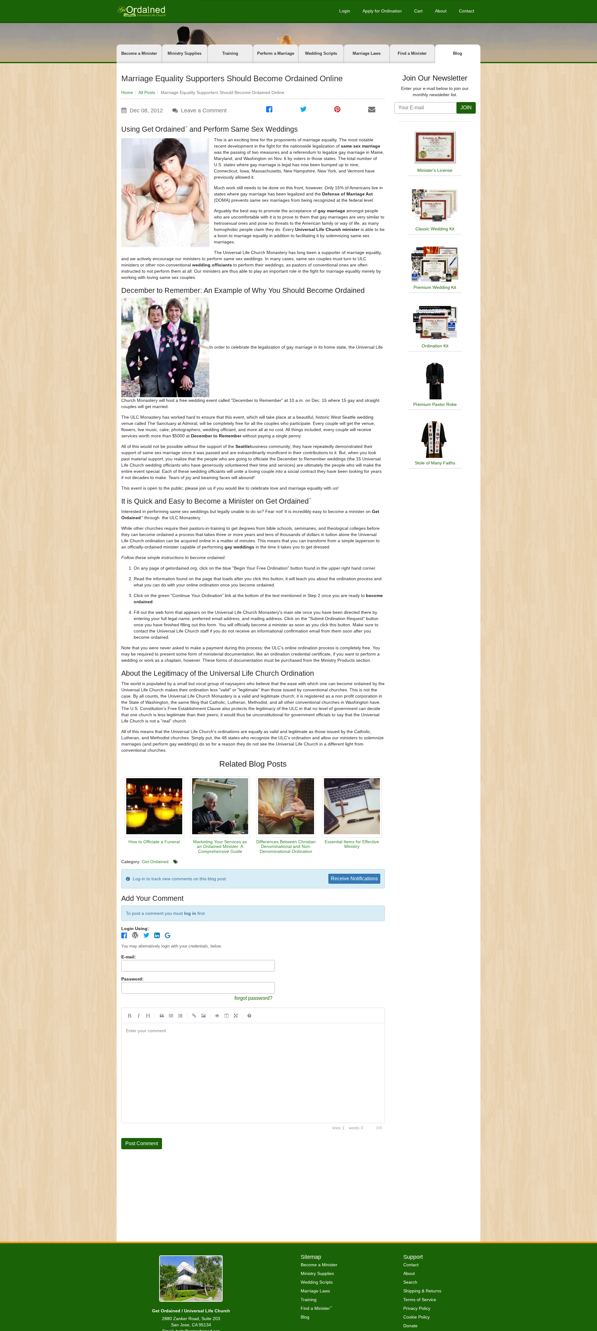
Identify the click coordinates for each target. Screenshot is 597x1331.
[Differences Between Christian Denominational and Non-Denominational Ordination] (286, 807)
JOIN (466, 107)
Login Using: (135, 928)
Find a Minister (412, 53)
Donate (410, 1325)
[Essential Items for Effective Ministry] (352, 807)
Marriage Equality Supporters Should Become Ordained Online (232, 78)
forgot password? (253, 998)
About (441, 10)
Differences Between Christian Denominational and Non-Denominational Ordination (286, 846)
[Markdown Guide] (249, 1015)
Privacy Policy (416, 1308)
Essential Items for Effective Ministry (352, 844)
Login (344, 10)
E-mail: (128, 956)
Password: (132, 978)
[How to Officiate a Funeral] (154, 807)
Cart (418, 10)
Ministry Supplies (184, 53)
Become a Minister (139, 53)
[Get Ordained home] (141, 11)
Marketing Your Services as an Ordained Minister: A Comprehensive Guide (220, 846)
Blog (457, 53)
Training (230, 53)
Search (410, 1282)
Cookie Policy (416, 1317)
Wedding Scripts (321, 53)
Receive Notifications (354, 878)
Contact (466, 10)
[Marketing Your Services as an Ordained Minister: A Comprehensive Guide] (220, 807)
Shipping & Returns (422, 1290)
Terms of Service (419, 1299)
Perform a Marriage (275, 53)
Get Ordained (155, 861)
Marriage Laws (367, 53)
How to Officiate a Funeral (154, 841)
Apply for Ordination (382, 10)
